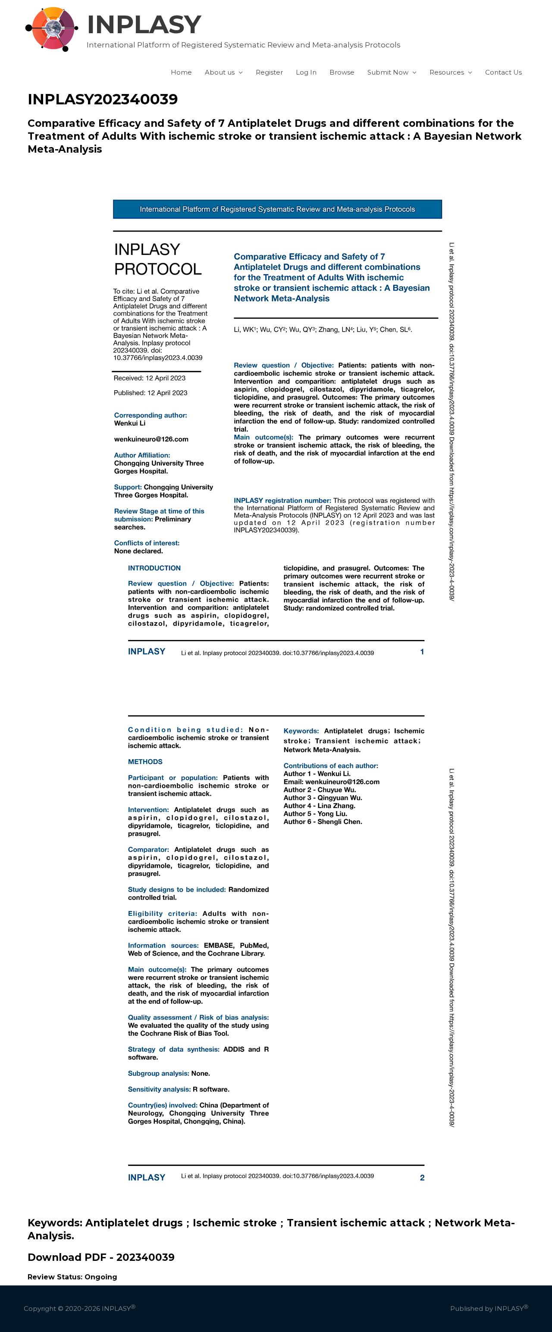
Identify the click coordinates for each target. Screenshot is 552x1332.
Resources (447, 72)
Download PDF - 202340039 (101, 1257)
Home (181, 72)
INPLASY (144, 24)
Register (269, 72)
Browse (341, 72)
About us (220, 72)
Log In (306, 72)
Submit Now (387, 72)
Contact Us (503, 72)
